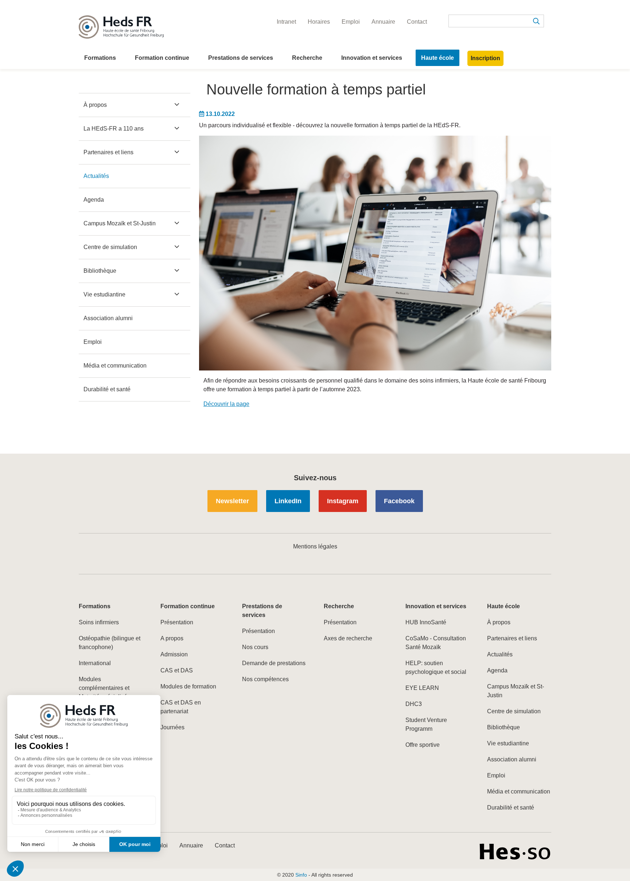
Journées (172, 727)
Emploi (92, 342)
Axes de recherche (348, 638)
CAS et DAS (176, 670)
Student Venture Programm (426, 724)
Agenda (93, 200)
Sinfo (301, 875)
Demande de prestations (274, 663)
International (95, 663)
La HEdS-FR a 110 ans (113, 128)
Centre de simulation (110, 247)
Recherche (307, 58)
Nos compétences (265, 679)
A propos (171, 638)
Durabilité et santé (107, 389)
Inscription (485, 58)
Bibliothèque (99, 271)
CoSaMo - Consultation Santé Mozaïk (435, 642)
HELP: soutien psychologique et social (435, 667)
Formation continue (162, 58)
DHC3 (413, 704)
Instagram (342, 501)
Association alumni (108, 318)
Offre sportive (422, 745)
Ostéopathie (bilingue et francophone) (109, 642)
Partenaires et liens (108, 152)
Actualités (96, 176)
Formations (100, 58)
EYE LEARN (422, 688)
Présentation (176, 622)
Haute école (437, 58)
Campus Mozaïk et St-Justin (119, 223)
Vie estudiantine (104, 294)
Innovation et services (371, 58)
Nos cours (255, 647)
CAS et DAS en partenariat (180, 706)
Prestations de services (240, 58)
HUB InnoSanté (425, 622)
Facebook (399, 501)
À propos (95, 105)
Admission (174, 654)
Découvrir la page (226, 404)
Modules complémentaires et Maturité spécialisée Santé (105, 692)
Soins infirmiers (99, 622)
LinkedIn (288, 501)
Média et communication (115, 365)
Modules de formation (188, 686)
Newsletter (232, 501)
